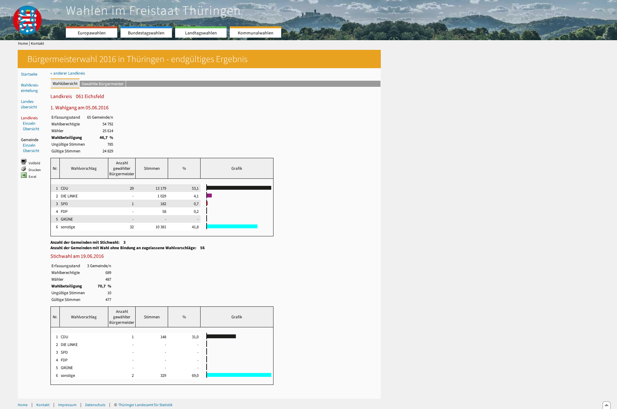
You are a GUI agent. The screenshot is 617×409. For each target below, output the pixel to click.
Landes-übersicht (29, 104)
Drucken (35, 170)
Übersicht (31, 129)
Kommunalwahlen (255, 33)
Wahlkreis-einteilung (30, 87)
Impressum (67, 404)
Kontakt (37, 43)
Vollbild (34, 163)
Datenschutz (95, 404)
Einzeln (29, 123)
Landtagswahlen (201, 33)
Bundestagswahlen (146, 33)
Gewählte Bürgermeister (103, 83)
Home (23, 43)
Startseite (29, 74)
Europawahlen (92, 33)
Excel (32, 176)
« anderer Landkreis (67, 73)
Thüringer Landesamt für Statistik (145, 404)
